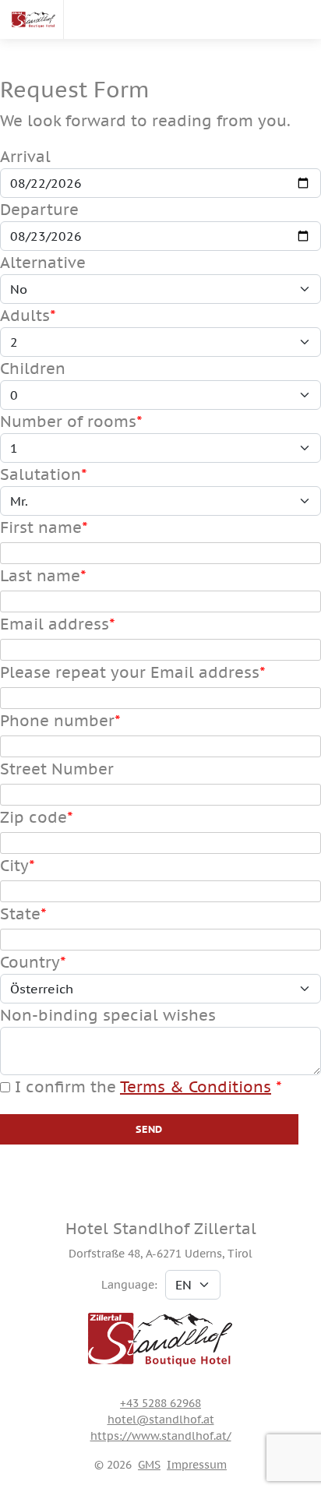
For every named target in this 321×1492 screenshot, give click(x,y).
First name (41, 527)
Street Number (57, 769)
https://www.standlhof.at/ (160, 1436)
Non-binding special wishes (108, 1015)
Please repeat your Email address (129, 672)
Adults (25, 315)
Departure (39, 209)
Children (32, 368)
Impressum (197, 1465)
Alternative (43, 262)
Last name (40, 576)
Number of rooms (68, 421)
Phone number (57, 721)
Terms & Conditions (195, 1087)
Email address (54, 624)
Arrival (25, 156)
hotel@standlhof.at (161, 1420)
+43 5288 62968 (160, 1403)
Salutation (40, 474)
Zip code (33, 817)
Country (30, 962)
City (14, 865)
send (149, 1129)
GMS (149, 1465)
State (20, 914)
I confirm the (140, 1087)
